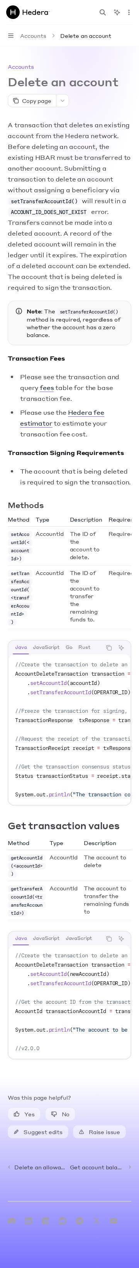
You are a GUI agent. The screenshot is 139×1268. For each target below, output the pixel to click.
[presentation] (69, 729)
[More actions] (129, 12)
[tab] (21, 647)
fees (47, 387)
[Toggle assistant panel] (117, 12)
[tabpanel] (69, 729)
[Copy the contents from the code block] (109, 648)
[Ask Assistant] (121, 648)
